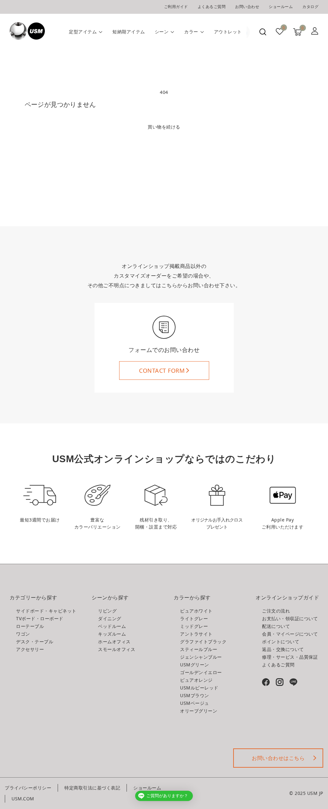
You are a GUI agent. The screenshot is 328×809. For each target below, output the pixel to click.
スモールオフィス (116, 649)
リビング (107, 611)
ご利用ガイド (176, 6)
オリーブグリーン (198, 711)
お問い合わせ (247, 6)
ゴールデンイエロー (201, 672)
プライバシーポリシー (28, 788)
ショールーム (281, 6)
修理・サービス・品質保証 (290, 657)
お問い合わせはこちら (278, 758)
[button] (262, 32)
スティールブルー (198, 649)
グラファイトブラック (203, 641)
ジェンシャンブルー (201, 657)
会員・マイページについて (290, 634)
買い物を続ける (164, 127)
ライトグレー (194, 618)
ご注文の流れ (276, 611)
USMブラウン (194, 695)
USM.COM (23, 799)
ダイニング (109, 618)
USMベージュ (194, 703)
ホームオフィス (114, 641)
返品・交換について (283, 649)
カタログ (310, 6)
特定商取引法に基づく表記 (92, 788)
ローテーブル (30, 626)
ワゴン (23, 634)
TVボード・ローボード (39, 618)
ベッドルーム (112, 626)
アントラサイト (196, 634)
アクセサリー (30, 649)
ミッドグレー (194, 626)
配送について (276, 626)
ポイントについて (280, 641)
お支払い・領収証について (290, 618)
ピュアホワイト (196, 611)
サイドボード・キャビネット (46, 611)
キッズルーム (112, 634)
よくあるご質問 (212, 6)
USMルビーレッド (199, 688)
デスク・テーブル (34, 641)
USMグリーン (194, 665)
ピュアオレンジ (196, 680)
